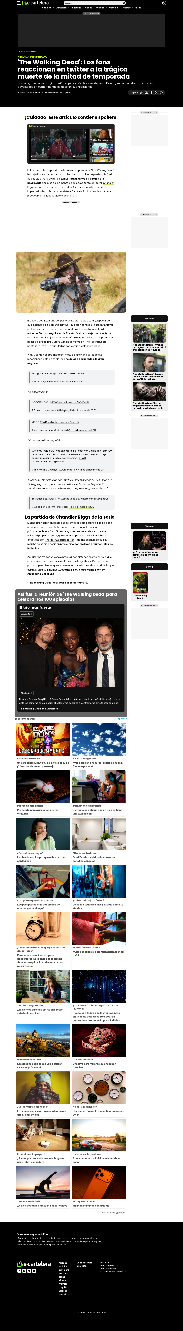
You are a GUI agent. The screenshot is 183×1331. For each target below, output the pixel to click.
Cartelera (61, 7)
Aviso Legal (104, 1262)
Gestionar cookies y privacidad (113, 1271)
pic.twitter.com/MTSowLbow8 (92, 498)
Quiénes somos (84, 1262)
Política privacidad (109, 1265)
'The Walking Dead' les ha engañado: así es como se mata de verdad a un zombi (148, 406)
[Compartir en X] (156, 92)
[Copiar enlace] (141, 92)
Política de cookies (108, 1268)
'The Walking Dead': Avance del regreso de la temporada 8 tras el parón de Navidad (149, 347)
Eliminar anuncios (92, 13)
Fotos (138, 7)
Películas (76, 7)
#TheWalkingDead (65, 498)
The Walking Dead (102, 170)
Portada (21, 51)
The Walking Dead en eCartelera (38, 708)
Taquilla (63, 1287)
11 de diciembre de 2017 (73, 381)
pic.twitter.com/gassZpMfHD (63, 422)
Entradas (64, 1294)
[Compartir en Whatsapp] (161, 92)
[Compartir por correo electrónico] (146, 92)
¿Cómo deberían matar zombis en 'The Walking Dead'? (146, 555)
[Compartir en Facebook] (151, 92)
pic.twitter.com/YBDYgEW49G (48, 461)
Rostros (126, 7)
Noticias (46, 7)
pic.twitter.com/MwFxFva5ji (74, 402)
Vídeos (100, 7)
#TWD (50, 373)
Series (88, 7)
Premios (113, 7)
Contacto (81, 1265)
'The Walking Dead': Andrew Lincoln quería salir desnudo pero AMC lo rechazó (148, 377)
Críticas (63, 1290)
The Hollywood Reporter (59, 540)
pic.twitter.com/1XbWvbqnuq (69, 373)
